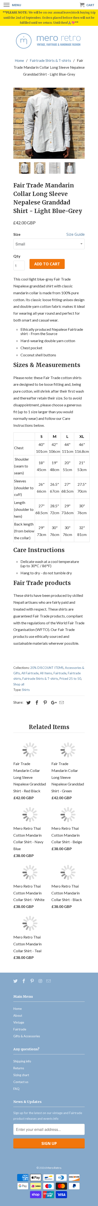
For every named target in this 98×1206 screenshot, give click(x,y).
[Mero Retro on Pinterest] (32, 981)
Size (16, 234)
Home (17, 1009)
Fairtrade (60, 673)
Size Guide (75, 234)
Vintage (18, 1022)
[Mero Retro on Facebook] (24, 981)
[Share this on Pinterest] (44, 702)
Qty (16, 256)
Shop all (18, 684)
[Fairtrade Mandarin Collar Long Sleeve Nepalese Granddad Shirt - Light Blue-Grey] (49, 123)
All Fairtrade (30, 673)
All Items (46, 673)
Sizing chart (21, 1075)
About (17, 1015)
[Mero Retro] (49, 41)
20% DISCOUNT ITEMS (47, 668)
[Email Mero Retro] (49, 981)
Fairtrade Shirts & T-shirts (40, 678)
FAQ (16, 1089)
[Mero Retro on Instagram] (40, 981)
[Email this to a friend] (61, 702)
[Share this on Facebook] (36, 702)
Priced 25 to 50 (70, 678)
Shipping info (22, 1061)
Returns (18, 1068)
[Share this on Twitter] (28, 702)
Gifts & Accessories (26, 1036)
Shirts (26, 690)
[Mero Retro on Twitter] (16, 981)
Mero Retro (53, 1168)
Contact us (20, 1082)
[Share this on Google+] (52, 702)
